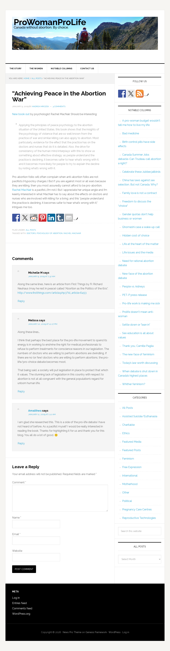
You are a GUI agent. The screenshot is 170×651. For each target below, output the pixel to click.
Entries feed (19, 603)
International (129, 475)
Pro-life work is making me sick (141, 303)
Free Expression (131, 467)
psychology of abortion (50, 233)
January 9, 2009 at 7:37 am (41, 276)
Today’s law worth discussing (140, 362)
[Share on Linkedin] (51, 218)
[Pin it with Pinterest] (42, 218)
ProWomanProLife (85, 37)
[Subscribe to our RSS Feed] (140, 94)
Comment (19, 482)
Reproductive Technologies (139, 518)
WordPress (115, 632)
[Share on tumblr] (60, 218)
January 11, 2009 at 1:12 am (42, 414)
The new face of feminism (138, 354)
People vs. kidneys (133, 286)
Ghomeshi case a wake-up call (141, 227)
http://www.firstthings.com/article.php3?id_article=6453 (52, 292)
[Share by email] (69, 218)
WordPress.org (21, 613)
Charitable (128, 424)
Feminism (128, 458)
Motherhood (129, 484)
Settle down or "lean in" (136, 324)
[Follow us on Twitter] (131, 94)
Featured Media (131, 441)
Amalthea (35, 410)
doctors (31, 233)
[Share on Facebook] (16, 218)
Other (125, 492)
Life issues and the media (137, 252)
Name (16, 517)
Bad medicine (130, 133)
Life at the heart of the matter (140, 244)
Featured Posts (131, 450)
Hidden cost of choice (135, 235)
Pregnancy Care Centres (137, 509)
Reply (21, 301)
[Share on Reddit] (34, 218)
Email (16, 534)
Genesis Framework (96, 632)
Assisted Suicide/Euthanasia (139, 416)
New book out (21, 114)
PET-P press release (134, 295)
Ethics (126, 433)
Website (17, 550)
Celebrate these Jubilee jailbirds (141, 171)
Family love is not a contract (139, 193)
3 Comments (59, 106)
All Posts (31, 230)
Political (127, 501)
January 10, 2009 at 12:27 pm (42, 324)
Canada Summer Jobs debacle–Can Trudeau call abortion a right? (139, 159)
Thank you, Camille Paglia (138, 345)
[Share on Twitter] (25, 218)
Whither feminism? (133, 384)
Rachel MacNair (21, 189)
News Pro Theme (72, 632)
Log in (16, 597)
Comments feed (22, 608)
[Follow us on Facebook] (122, 94)
